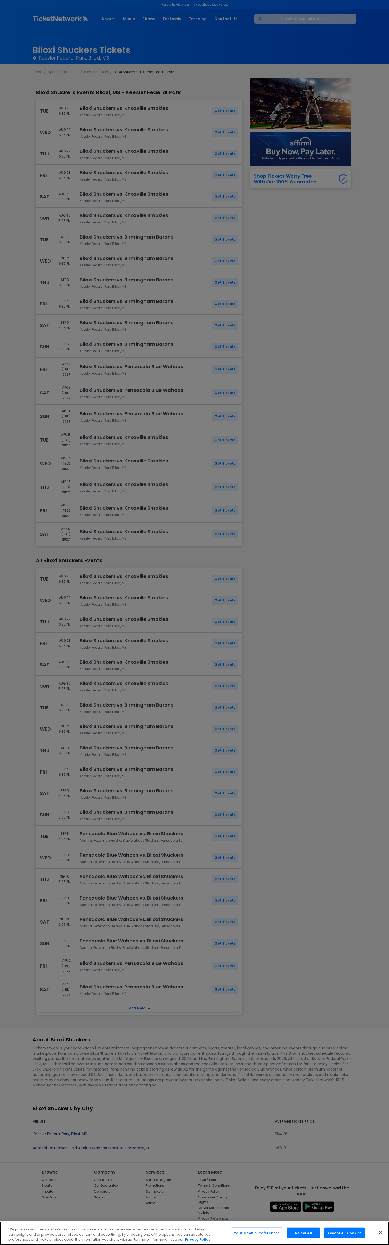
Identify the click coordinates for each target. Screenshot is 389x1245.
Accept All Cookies (344, 1232)
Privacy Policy (197, 1239)
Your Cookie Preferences (256, 1232)
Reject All (303, 1232)
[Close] (380, 1232)
